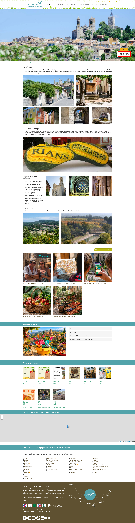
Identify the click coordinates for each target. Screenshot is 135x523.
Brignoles (26, 463)
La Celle (49, 468)
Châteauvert (27, 469)
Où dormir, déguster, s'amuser (99, 4)
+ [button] (1, 416)
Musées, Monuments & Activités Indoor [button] (82, 339)
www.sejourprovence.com (55, 513)
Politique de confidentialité (43, 497)
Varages (26, 476)
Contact (25, 497)
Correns (26, 471)
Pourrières (95, 458)
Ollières (72, 468)
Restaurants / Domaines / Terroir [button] (81, 329)
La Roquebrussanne (52, 469)
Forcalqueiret (50, 461)
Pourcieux (72, 472)
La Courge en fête (27, 407)
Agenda (84, 4)
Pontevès (72, 471)
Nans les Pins (73, 465)
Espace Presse (41, 499)
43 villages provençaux (35, 63)
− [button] (1, 418)
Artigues (26, 458)
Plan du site (49, 499)
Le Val (48, 472)
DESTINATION (58, 4)
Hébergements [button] (76, 332)
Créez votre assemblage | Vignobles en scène (44, 407)
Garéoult (49, 465)
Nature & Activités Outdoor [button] (79, 336)
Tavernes (95, 472)
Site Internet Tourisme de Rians (103, 250)
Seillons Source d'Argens (99, 471)
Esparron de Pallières (52, 460)
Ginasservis (50, 466)
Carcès (26, 468)
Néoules (72, 466)
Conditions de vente (56, 497)
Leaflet (121, 441)
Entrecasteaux (50, 458)
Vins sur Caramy (28, 478)
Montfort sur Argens (75, 461)
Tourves (26, 475)
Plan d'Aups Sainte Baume (76, 469)
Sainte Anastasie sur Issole (99, 469)
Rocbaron (95, 461)
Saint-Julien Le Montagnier (99, 468)
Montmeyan (73, 463)
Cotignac (26, 472)
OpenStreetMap (127, 441)
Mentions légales (32, 497)
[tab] (90, 328)
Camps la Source (28, 466)
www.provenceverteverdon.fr (35, 513)
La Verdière (50, 471)
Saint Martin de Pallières (99, 465)
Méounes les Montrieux (76, 460)
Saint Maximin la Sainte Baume (100, 466)
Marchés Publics (56, 499)
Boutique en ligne (102, 1)
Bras (25, 461)
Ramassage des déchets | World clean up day (105, 386)
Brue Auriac (27, 465)
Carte (116, 1)
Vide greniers (72, 386)
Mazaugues (73, 458)
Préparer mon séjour (70, 4)
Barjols (26, 460)
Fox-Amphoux (50, 463)
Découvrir (49, 4)
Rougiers (95, 463)
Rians (43, 63)
